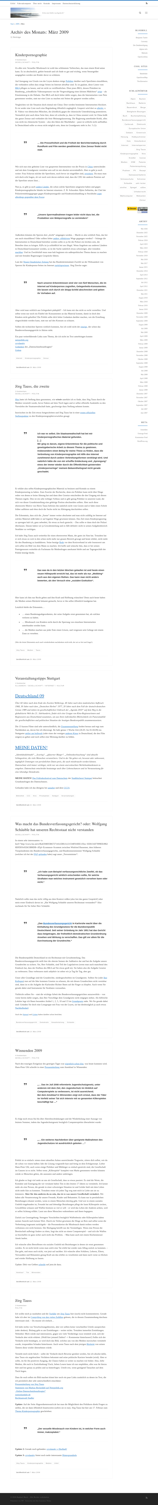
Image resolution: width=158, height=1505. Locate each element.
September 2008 (142, 363)
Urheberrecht (140, 192)
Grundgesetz (77, 1001)
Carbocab (129, 124)
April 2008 (144, 378)
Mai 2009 (144, 332)
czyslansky (20, 343)
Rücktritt (91, 1344)
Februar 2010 (143, 305)
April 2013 (144, 275)
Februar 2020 (143, 252)
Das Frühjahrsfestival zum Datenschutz (50, 778)
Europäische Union (137, 128)
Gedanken (19, 347)
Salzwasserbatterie (137, 175)
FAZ (36, 854)
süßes (143, 187)
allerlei (100, 108)
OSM (133, 162)
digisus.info (143, 49)
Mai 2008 (144, 374)
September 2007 (142, 405)
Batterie (142, 103)
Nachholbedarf (21, 1008)
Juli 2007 (144, 409)
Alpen (133, 99)
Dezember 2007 (142, 394)
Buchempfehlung (138, 116)
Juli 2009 (144, 328)
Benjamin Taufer (142, 38)
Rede (61, 542)
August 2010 (143, 298)
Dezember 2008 (142, 351)
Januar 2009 (143, 348)
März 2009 (144, 340)
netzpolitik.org (21, 340)
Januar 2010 (143, 309)
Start (12, 24)
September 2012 (142, 279)
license (142, 158)
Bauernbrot (132, 107)
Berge (143, 107)
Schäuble (128, 183)
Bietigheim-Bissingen (136, 112)
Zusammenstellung (69, 726)
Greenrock (141, 133)
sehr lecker (141, 183)
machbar (19, 252)
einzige (84, 326)
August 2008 (143, 367)
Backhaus (131, 103)
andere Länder (42, 187)
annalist (51, 788)
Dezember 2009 (142, 313)
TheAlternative (142, 81)
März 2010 (144, 302)
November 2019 (142, 256)
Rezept (142, 170)
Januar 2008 (143, 390)
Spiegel (26, 1014)
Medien (124, 162)
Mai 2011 (144, 294)
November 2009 (142, 317)
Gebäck (129, 133)
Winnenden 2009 (28, 1050)
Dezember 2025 (142, 233)
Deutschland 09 (29, 696)
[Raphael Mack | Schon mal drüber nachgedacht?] (25, 12)
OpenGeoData (143, 57)
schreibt (42, 1264)
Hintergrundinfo (69, 1455)
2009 (17, 24)
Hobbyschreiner (139, 137)
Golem (18, 350)
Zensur (142, 200)
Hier (17, 399)
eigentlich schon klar (74, 1063)
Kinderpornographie (31, 54)
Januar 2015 (143, 267)
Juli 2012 (144, 282)
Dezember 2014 (142, 271)
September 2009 (142, 321)
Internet (124, 145)
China (90, 166)
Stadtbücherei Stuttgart (82, 778)
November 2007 (142, 397)
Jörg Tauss (23, 1300)
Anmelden (144, 430)
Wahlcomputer (126, 196)
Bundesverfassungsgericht (57, 923)
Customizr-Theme (45, 1501)
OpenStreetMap (142, 77)
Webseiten (141, 196)
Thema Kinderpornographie (27, 1411)
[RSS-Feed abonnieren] (147, 3)
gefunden (43, 854)
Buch (125, 116)
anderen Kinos (71, 733)
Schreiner (141, 179)
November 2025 (142, 236)
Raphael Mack (22, 1497)
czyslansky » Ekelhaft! (57, 1449)
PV (134, 170)
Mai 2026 (144, 229)
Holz (129, 141)
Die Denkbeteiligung (140, 45)
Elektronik (141, 124)
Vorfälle (52, 1313)
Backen (142, 99)
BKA (17, 88)
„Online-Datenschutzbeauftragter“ (30, 1391)
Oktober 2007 (143, 401)
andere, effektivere (61, 238)
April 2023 (144, 244)
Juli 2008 (144, 371)
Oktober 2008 (143, 359)
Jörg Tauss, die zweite (32, 386)
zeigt (100, 91)
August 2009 (143, 325)
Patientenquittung (138, 166)
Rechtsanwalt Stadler (24, 1398)
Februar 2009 (143, 344)
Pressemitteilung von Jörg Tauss (29, 1384)
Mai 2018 (144, 259)
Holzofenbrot (140, 141)
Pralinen (126, 170)
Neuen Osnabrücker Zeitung (36, 262)
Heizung (124, 137)
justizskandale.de (22, 1394)
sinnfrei (123, 187)
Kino (144, 154)
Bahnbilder (144, 74)
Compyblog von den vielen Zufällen (47, 1317)
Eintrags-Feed (143, 433)
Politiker (69, 81)
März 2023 (144, 248)
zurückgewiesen (62, 265)
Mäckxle (145, 53)
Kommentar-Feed (141, 437)
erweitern (89, 173)
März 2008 (144, 382)
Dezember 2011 (142, 290)
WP (22, 1501)
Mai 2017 (144, 263)
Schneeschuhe (127, 179)
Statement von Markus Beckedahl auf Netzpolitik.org (39, 1387)
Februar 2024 (143, 240)
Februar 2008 (143, 386)
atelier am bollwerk (34, 733)
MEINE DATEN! (31, 747)
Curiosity (144, 41)
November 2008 (142, 355)
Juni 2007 (144, 413)
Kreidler (132, 158)
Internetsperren (139, 145)
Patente (142, 162)
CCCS (66, 788)
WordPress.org (142, 441)
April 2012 (144, 286)
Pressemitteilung (52, 1067)
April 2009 (144, 336)
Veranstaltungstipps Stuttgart (37, 678)
